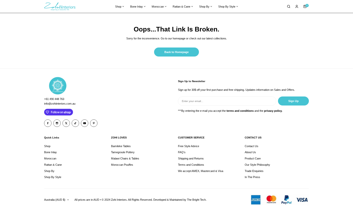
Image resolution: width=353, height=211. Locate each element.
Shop (47, 146)
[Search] (289, 6)
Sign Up (293, 101)
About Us (250, 152)
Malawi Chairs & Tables (125, 158)
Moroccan (50, 158)
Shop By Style (52, 177)
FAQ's (182, 152)
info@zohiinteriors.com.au (59, 103)
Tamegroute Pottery (123, 152)
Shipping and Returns (191, 158)
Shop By (49, 171)
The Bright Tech (196, 199)
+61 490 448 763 (54, 99)
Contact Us (251, 146)
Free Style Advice (188, 146)
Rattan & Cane (53, 164)
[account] (297, 6)
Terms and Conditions (191, 164)
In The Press (252, 177)
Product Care (253, 158)
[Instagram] (57, 123)
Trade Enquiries (254, 171)
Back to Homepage (176, 52)
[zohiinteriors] (59, 6)
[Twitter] (66, 123)
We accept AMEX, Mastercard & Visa (200, 171)
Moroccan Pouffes (122, 164)
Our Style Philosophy (257, 164)
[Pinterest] (93, 123)
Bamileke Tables (121, 146)
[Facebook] (47, 123)
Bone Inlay (50, 152)
